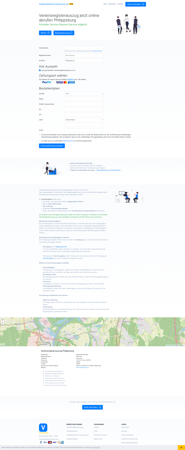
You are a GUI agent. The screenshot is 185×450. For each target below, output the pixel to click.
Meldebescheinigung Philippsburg (54, 373)
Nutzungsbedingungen (129, 443)
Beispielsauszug (62, 33)
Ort (40, 114)
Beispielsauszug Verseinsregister (109, 170)
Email (41, 130)
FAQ (105, 4)
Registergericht (61, 247)
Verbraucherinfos (127, 435)
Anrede (41, 94)
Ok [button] (181, 447)
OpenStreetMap (175, 345)
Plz (40, 109)
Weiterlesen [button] (96, 447)
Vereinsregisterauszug (54, 4)
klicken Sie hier (97, 51)
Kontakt (120, 4)
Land (41, 120)
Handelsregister (72, 439)
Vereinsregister (46, 199)
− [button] (2, 323)
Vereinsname (43, 48)
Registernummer (45, 55)
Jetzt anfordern (134, 4)
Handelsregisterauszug (82, 51)
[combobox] (83, 48)
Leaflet (167, 345)
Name (41, 99)
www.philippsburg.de (82, 367)
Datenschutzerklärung (129, 439)
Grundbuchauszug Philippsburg (54, 371)
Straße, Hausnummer (46, 104)
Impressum (112, 4)
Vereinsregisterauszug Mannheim (54, 378)
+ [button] (2, 320)
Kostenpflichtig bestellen (52, 146)
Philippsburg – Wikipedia (52, 376)
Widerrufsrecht (68, 141)
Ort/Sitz (42, 60)
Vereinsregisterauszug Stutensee (54, 383)
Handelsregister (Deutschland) (77, 435)
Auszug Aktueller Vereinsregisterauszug (58, 70)
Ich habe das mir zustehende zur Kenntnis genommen (66, 141)
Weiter (44, 33)
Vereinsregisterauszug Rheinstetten (55, 380)
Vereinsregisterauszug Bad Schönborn (56, 385)
